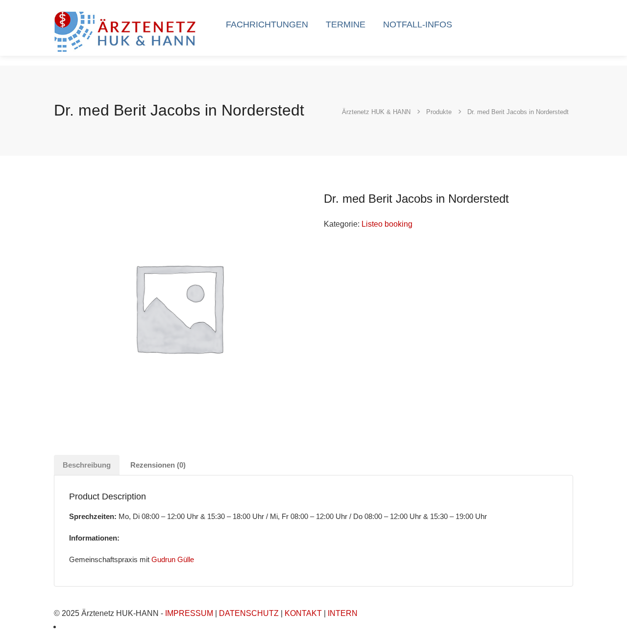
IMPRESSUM (189, 613)
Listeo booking (387, 224)
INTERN (343, 613)
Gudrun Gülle (172, 559)
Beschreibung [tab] (87, 465)
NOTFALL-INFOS (417, 24)
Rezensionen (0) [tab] (158, 465)
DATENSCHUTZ (249, 613)
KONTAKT (303, 613)
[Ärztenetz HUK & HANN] (127, 30)
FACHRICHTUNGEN (267, 24)
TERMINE (345, 24)
